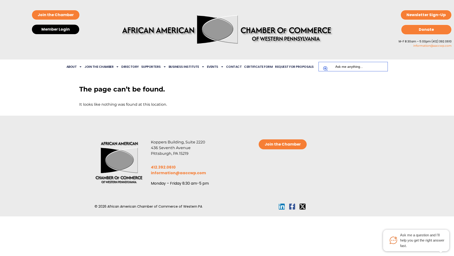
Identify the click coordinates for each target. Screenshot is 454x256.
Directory (130, 66)
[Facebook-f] (292, 207)
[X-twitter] (303, 207)
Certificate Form (258, 66)
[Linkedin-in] (282, 207)
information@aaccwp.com (432, 45)
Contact (234, 66)
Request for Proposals (294, 66)
